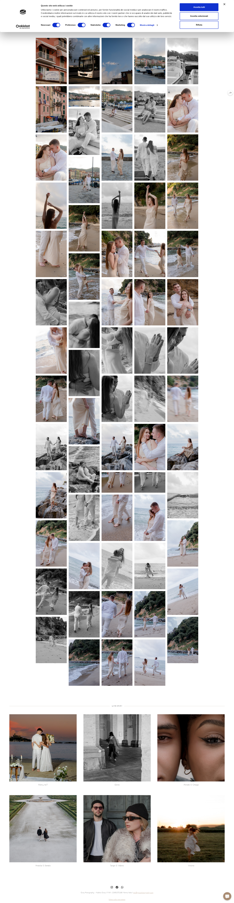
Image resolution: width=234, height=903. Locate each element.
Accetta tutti (199, 7)
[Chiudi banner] (224, 4)
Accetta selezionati (199, 16)
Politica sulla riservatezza (117, 899)
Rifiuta (199, 25)
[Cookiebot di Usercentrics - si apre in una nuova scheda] (23, 27)
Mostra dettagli (147, 25)
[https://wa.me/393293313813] (122, 887)
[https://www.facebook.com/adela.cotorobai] (117, 887)
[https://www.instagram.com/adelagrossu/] (112, 887)
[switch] (81, 25)
